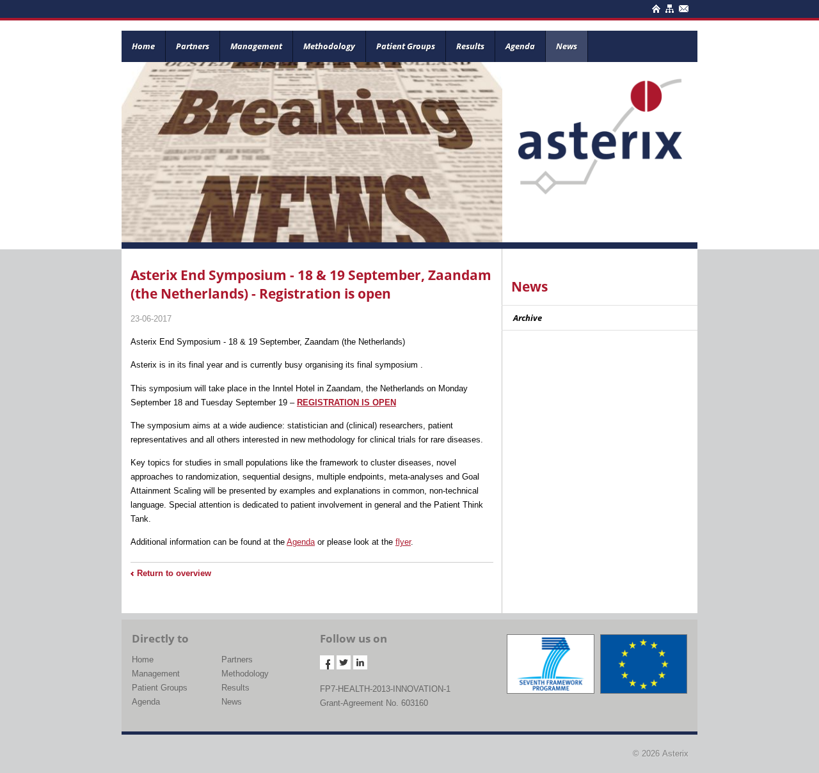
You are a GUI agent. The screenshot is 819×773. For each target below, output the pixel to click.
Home (143, 46)
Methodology (329, 46)
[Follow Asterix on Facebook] (327, 662)
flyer (403, 542)
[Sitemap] (668, 7)
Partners (192, 46)
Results (470, 46)
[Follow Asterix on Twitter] (344, 662)
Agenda (520, 46)
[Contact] (682, 7)
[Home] (654, 7)
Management (256, 46)
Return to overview (174, 573)
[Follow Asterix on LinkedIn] (360, 662)
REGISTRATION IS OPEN (346, 402)
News (566, 46)
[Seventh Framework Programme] (550, 663)
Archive (527, 318)
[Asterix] (600, 127)
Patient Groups (405, 46)
